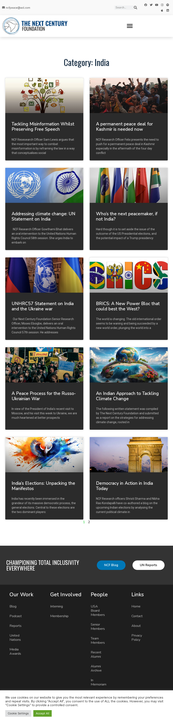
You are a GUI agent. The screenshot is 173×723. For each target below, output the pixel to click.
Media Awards (15, 651)
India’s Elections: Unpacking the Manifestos (43, 485)
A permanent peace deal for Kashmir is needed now (124, 126)
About (136, 625)
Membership (59, 616)
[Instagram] (162, 5)
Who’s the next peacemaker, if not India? (126, 216)
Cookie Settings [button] (18, 713)
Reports (15, 625)
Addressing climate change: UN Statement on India (43, 216)
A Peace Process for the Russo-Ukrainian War (44, 396)
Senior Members (98, 626)
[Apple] (162, 10)
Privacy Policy (136, 637)
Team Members (98, 640)
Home (136, 606)
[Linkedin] (167, 10)
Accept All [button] (42, 713)
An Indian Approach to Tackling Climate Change (127, 396)
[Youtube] (156, 5)
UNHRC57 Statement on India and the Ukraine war (43, 306)
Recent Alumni (96, 654)
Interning (56, 606)
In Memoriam (98, 682)
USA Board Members (98, 610)
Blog (12, 606)
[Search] (135, 7)
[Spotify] (167, 5)
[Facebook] (145, 5)
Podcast (15, 616)
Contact (137, 616)
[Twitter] (151, 5)
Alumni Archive (96, 668)
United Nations (15, 637)
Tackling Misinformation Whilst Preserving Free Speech (43, 126)
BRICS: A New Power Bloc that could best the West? (128, 306)
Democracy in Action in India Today (124, 485)
